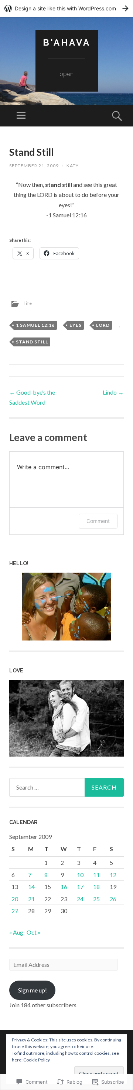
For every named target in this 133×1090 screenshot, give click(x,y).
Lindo (113, 392)
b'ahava (67, 42)
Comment (98, 521)
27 (14, 910)
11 (96, 874)
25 (96, 898)
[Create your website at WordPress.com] (66, 8)
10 (80, 874)
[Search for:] (66, 787)
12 (113, 874)
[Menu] (21, 115)
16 (64, 886)
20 (14, 898)
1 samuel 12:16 (35, 325)
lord (103, 325)
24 (80, 898)
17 (80, 886)
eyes (75, 325)
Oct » (34, 932)
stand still (32, 342)
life (28, 303)
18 (96, 886)
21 (31, 898)
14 (31, 886)
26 (113, 898)
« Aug (16, 932)
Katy (72, 165)
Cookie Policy (36, 1060)
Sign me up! (32, 990)
